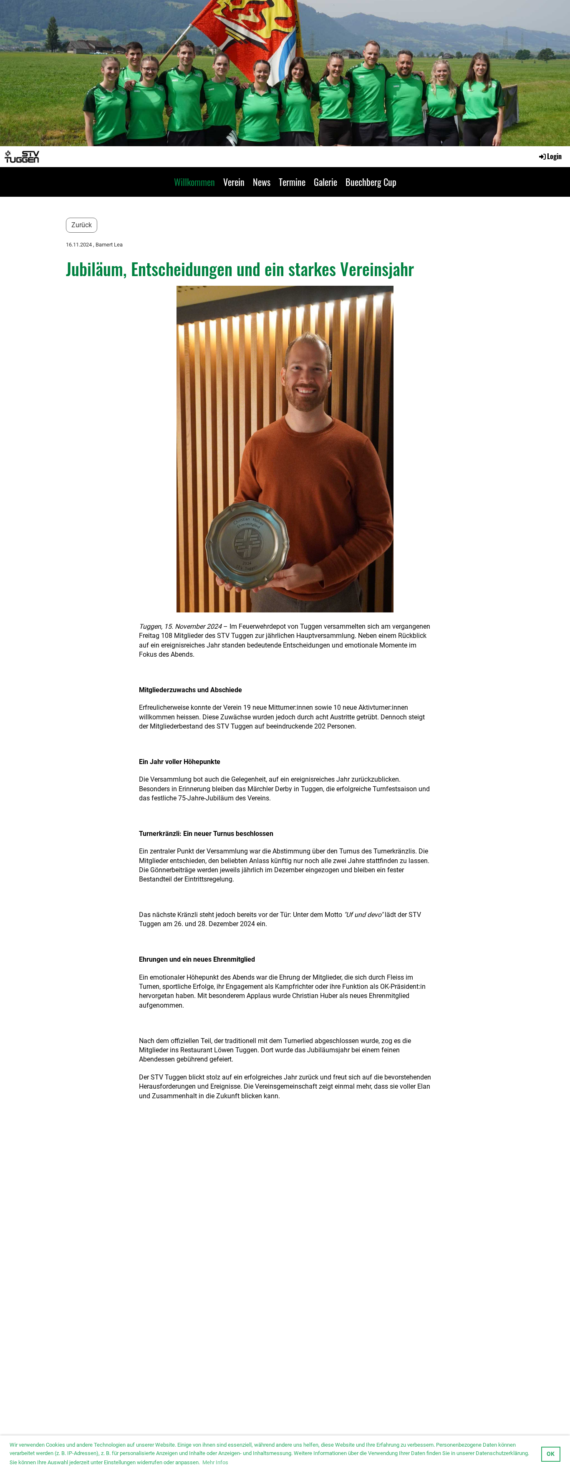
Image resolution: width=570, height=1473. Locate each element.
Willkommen (194, 181)
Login (554, 156)
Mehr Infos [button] (215, 1462)
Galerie (325, 181)
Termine (292, 181)
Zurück (81, 225)
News (261, 181)
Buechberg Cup (371, 181)
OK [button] (551, 1454)
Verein (234, 181)
